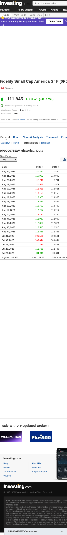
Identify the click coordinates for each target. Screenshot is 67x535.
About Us (36, 463)
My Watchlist (27, 10)
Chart (16, 137)
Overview (5, 143)
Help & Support (39, 471)
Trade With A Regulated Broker (23, 425)
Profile (16, 143)
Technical (52, 137)
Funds (6, 15)
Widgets (7, 476)
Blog (5, 463)
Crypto (42, 10)
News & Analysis (33, 137)
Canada (21, 120)
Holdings (45, 143)
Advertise (36, 467)
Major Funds (35, 15)
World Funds (20, 15)
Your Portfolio (9, 471)
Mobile (6, 467)
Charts (54, 10)
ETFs (47, 15)
